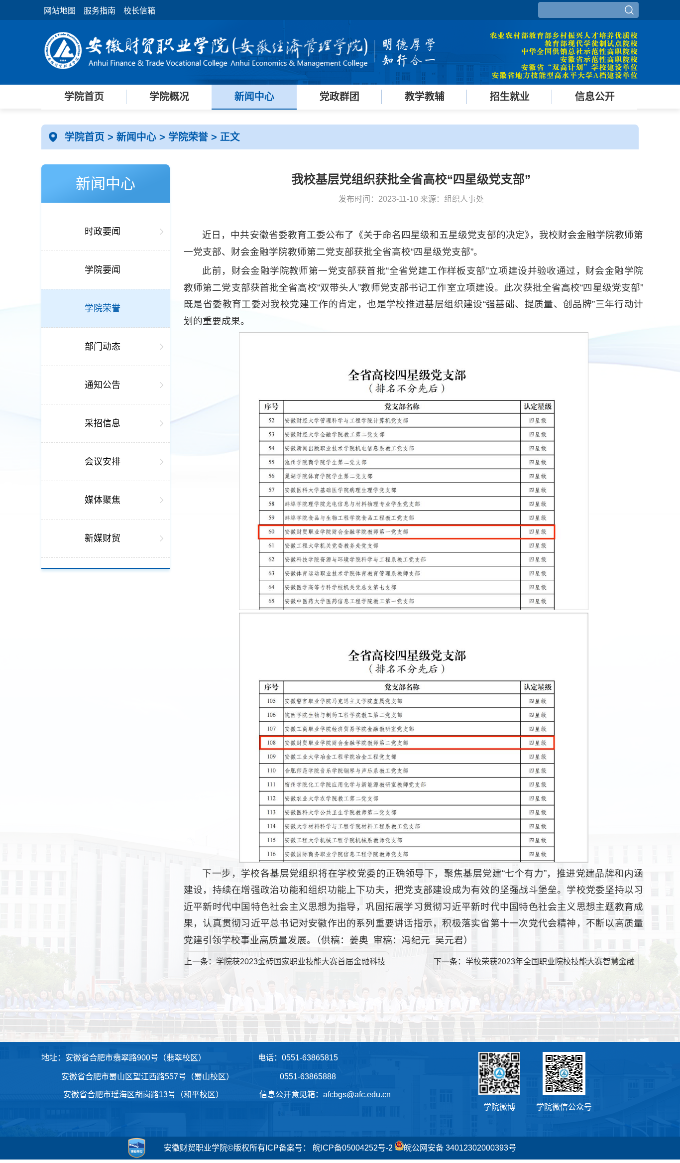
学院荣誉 (189, 136)
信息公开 (595, 96)
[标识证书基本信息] (95, 1158)
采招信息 (102, 423)
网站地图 (60, 10)
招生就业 (510, 96)
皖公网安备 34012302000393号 (460, 1148)
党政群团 (339, 96)
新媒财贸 (102, 538)
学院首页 (84, 96)
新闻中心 (254, 96)
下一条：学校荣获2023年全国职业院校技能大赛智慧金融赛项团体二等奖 (534, 964)
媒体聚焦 (102, 500)
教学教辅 (425, 96)
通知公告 (102, 385)
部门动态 (102, 347)
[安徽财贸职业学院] (240, 76)
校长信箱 (139, 10)
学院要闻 (102, 270)
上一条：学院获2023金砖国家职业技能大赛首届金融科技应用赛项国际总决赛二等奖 (284, 964)
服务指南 (99, 10)
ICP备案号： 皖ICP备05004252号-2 (329, 1148)
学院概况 (169, 96)
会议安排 (102, 462)
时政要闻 (102, 232)
